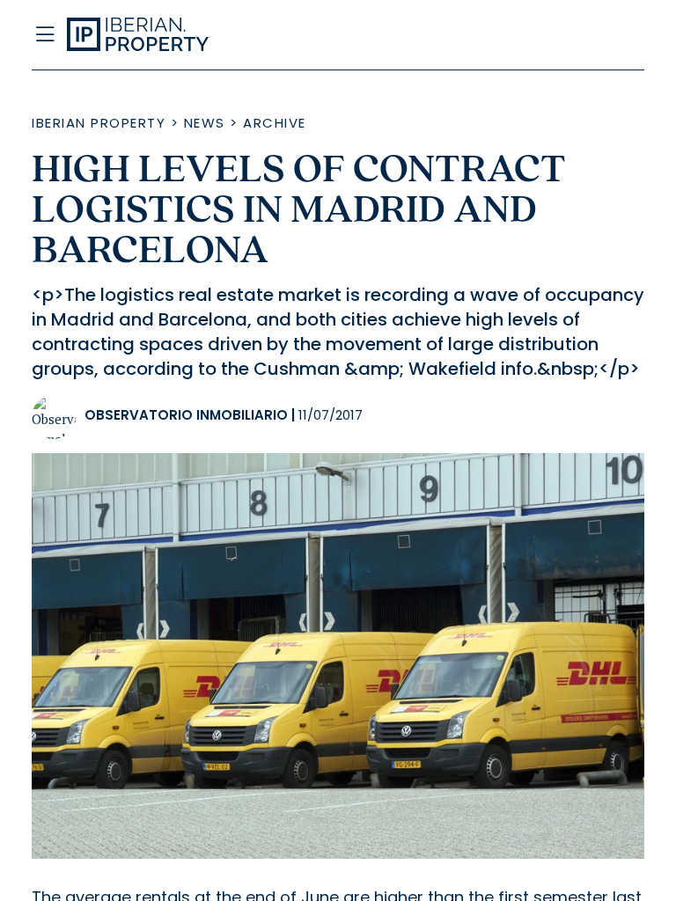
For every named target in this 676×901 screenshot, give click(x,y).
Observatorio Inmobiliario (186, 415)
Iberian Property (98, 123)
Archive (274, 123)
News (204, 123)
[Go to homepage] (253, 35)
